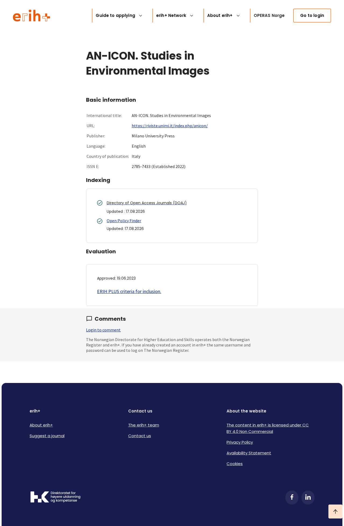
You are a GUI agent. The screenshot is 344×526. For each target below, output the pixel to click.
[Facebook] (291, 498)
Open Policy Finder (124, 220)
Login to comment (103, 330)
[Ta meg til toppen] (335, 511)
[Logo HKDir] (55, 498)
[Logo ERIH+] (31, 15)
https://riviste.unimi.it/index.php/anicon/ (170, 125)
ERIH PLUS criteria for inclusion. (129, 291)
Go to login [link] (312, 15)
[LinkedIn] (308, 498)
